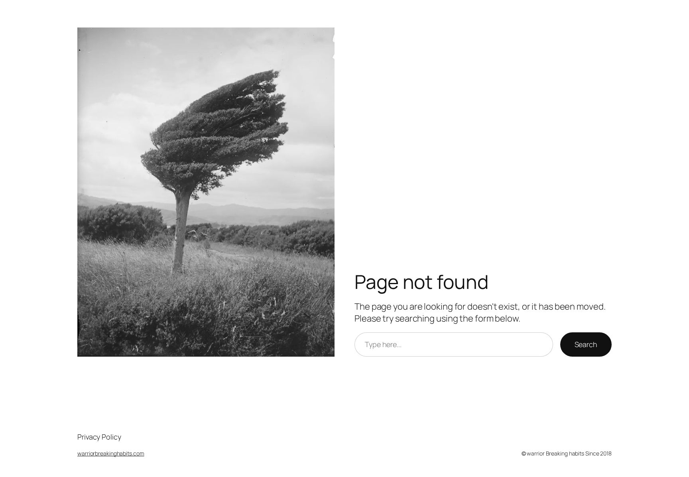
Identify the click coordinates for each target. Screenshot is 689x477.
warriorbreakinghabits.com (110, 453)
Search (586, 344)
